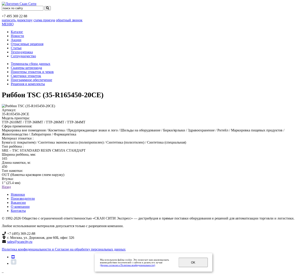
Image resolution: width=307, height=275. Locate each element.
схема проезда (44, 20)
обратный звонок (69, 20)
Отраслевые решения (27, 44)
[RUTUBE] (13, 257)
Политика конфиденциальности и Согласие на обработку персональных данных (64, 249)
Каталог (17, 32)
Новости (17, 36)
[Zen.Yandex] (13, 263)
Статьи (16, 48)
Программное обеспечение (31, 80)
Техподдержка (22, 52)
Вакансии (18, 202)
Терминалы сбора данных (30, 64)
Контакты (18, 211)
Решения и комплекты (28, 84)
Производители (23, 198)
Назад (6, 187)
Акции (16, 40)
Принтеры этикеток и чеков (32, 72)
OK (193, 262)
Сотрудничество (23, 56)
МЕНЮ (7, 24)
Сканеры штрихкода (26, 68)
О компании (20, 206)
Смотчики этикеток (26, 76)
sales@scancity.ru (19, 242)
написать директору (17, 20)
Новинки (18, 194)
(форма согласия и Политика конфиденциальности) (127, 265)
